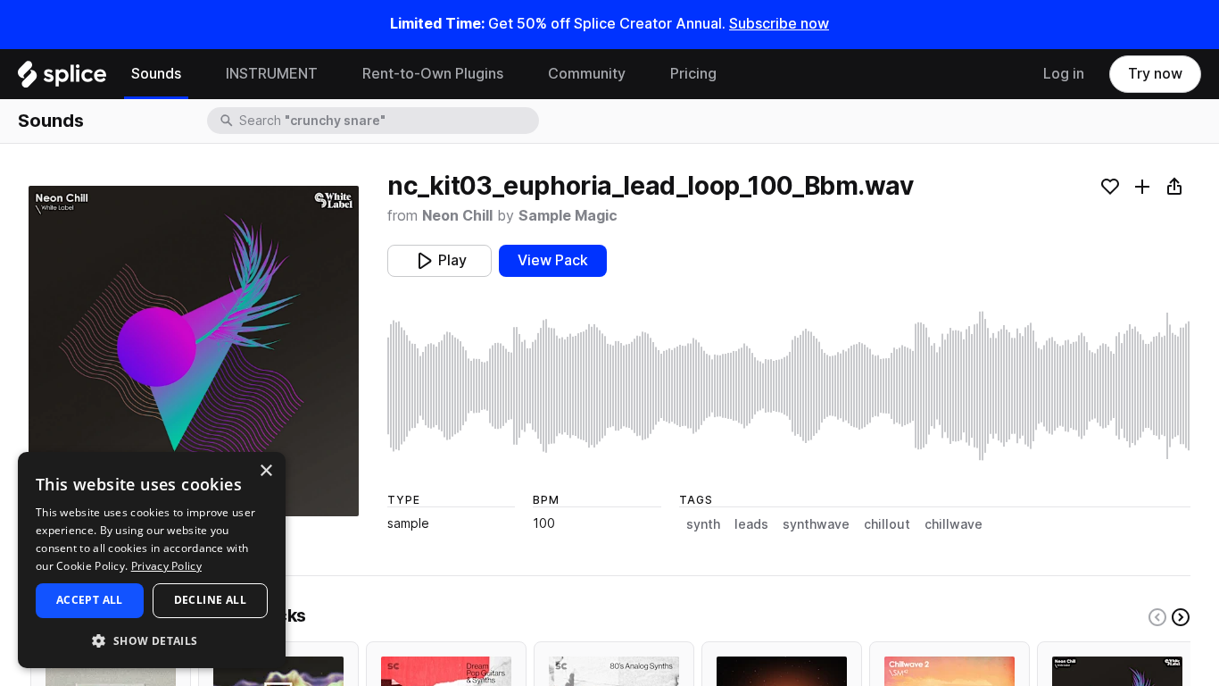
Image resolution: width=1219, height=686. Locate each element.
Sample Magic (568, 215)
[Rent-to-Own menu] (516, 74)
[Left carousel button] (1157, 617)
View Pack (553, 260)
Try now (1155, 73)
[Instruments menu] (331, 74)
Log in (1063, 73)
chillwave (954, 524)
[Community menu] (639, 74)
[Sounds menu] (194, 74)
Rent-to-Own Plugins (432, 73)
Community (587, 73)
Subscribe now (779, 23)
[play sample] (788, 385)
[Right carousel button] (1180, 617)
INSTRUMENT (272, 73)
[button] (152, 640)
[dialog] (152, 560)
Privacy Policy (166, 565)
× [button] (265, 471)
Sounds (156, 73)
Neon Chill (457, 215)
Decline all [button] (210, 599)
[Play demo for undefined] (194, 351)
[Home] (62, 78)
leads (751, 524)
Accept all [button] (89, 599)
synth (703, 524)
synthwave (816, 524)
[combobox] (387, 120)
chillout (887, 524)
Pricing (693, 73)
